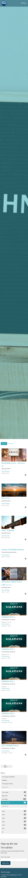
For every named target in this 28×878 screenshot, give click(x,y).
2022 (13, 825)
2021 (13, 828)
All (2, 832)
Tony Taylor (13, 792)
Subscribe (5, 863)
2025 (13, 814)
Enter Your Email (5, 857)
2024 (13, 818)
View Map (3, 876)
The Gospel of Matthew (8, 777)
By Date (4, 443)
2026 (13, 811)
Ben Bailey (13, 799)
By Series (10, 443)
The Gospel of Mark (7, 783)
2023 (13, 821)
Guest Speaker (13, 802)
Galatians (4, 780)
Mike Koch (13, 795)
